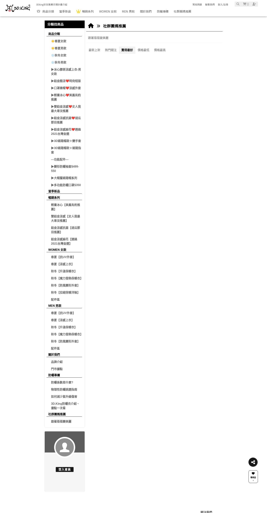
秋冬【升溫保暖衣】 (64, 271)
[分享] (253, 462)
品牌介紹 (57, 361)
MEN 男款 (54, 305)
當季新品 (54, 191)
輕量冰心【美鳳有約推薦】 (65, 207)
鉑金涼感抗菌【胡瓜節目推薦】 (65, 230)
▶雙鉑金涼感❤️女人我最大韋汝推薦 (66, 108)
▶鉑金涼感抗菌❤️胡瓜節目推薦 (66, 120)
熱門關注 (111, 50)
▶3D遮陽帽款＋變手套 (66, 140)
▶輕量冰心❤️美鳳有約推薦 (66, 97)
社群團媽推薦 (57, 414)
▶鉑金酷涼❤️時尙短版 (66, 81)
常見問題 (197, 4)
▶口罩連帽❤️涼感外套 (66, 88)
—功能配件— (59, 159)
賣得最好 (127, 50)
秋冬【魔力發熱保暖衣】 (66, 278)
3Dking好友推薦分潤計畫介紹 (51, 4)
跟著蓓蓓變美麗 (61, 421)
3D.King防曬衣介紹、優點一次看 (65, 406)
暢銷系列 (54, 197)
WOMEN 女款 (57, 249)
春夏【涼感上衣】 (62, 264)
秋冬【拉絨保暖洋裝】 (65, 292)
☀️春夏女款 (58, 41)
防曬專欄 (54, 375)
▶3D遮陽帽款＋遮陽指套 (66, 150)
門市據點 (57, 369)
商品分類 (54, 33)
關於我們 (54, 354)
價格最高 (160, 50)
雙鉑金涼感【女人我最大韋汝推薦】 (65, 218)
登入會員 (64, 469)
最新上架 (94, 50)
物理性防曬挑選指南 (64, 389)
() (247, 4)
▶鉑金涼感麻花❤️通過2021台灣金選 (66, 131)
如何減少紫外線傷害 (64, 396)
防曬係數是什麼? (62, 382)
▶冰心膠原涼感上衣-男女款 (66, 71)
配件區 (55, 299)
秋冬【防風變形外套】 (65, 285)
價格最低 (143, 50)
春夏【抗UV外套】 (63, 257)
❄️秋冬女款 (58, 55)
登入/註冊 (223, 4)
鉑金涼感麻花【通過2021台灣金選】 (64, 241)
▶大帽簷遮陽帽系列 (64, 178)
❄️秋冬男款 (58, 62)
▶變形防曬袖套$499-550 (65, 168)
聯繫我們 (210, 4)
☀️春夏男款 (58, 48)
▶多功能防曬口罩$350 (66, 185)
